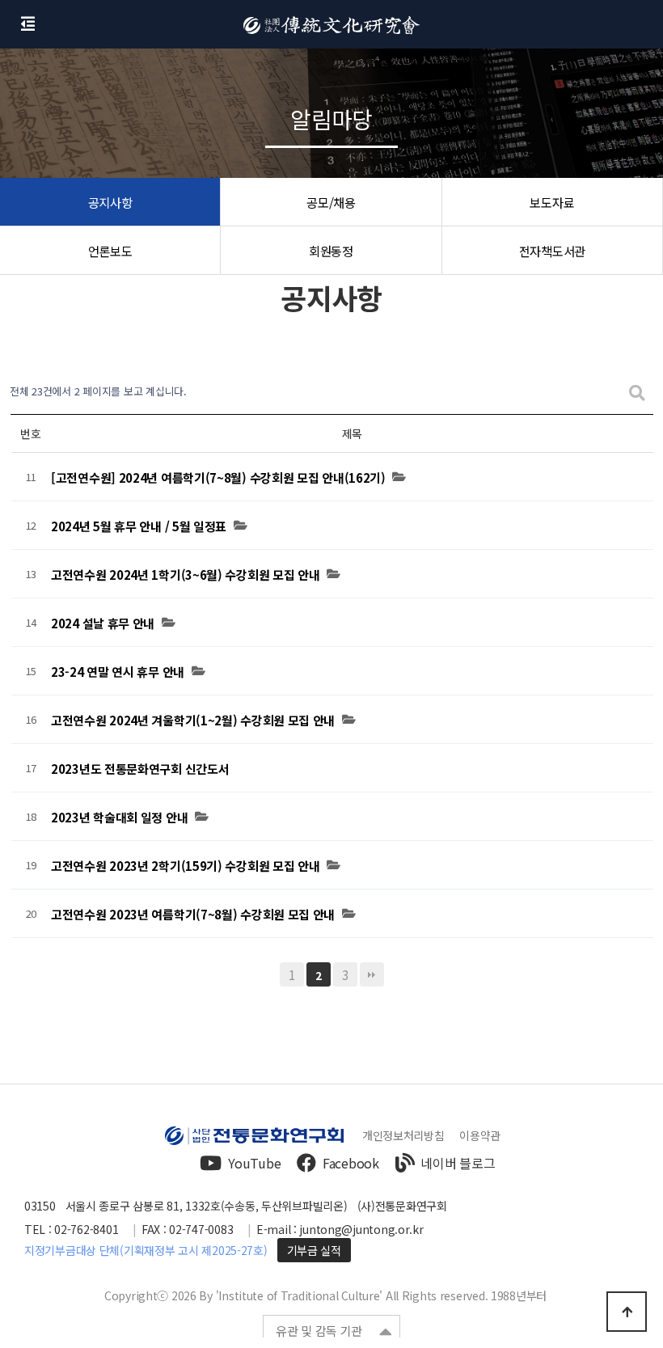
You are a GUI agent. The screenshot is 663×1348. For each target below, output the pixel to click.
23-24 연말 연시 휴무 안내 (117, 672)
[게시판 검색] (637, 392)
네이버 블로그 (457, 1163)
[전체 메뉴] (28, 24)
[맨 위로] (626, 1311)
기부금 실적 (314, 1250)
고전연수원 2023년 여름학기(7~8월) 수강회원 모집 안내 (193, 914)
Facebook (351, 1163)
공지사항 (110, 202)
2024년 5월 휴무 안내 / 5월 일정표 (138, 526)
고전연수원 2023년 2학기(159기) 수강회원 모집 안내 (185, 866)
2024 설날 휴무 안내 (102, 623)
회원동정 (331, 251)
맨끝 (372, 974)
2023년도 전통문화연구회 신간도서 (140, 769)
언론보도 (110, 251)
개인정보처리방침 (403, 1135)
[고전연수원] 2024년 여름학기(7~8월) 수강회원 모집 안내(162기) (218, 478)
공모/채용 (331, 202)
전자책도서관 (552, 251)
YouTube (254, 1163)
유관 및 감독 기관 (319, 1330)
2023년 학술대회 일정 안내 (119, 817)
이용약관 (479, 1135)
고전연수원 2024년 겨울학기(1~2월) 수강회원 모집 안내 (193, 720)
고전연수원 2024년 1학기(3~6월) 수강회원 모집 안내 (185, 575)
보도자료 (552, 202)
